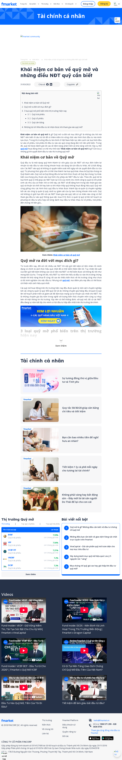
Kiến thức (57, 4)
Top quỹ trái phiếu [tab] (53, 524)
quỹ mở (24, 148)
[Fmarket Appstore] (95, 738)
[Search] (117, 20)
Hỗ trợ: (104, 725)
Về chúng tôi (47, 729)
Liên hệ (45, 733)
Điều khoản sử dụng (69, 726)
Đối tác (65, 736)
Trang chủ (23, 4)
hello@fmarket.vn (101, 720)
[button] (4, 755)
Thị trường (47, 720)
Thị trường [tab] (5, 524)
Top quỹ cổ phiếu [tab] (27, 524)
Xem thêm (61, 345)
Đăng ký (104, 3)
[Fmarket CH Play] (108, 738)
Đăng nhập (88, 4)
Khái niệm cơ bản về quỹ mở (66, 255)
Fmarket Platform (70, 720)
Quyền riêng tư (69, 731)
